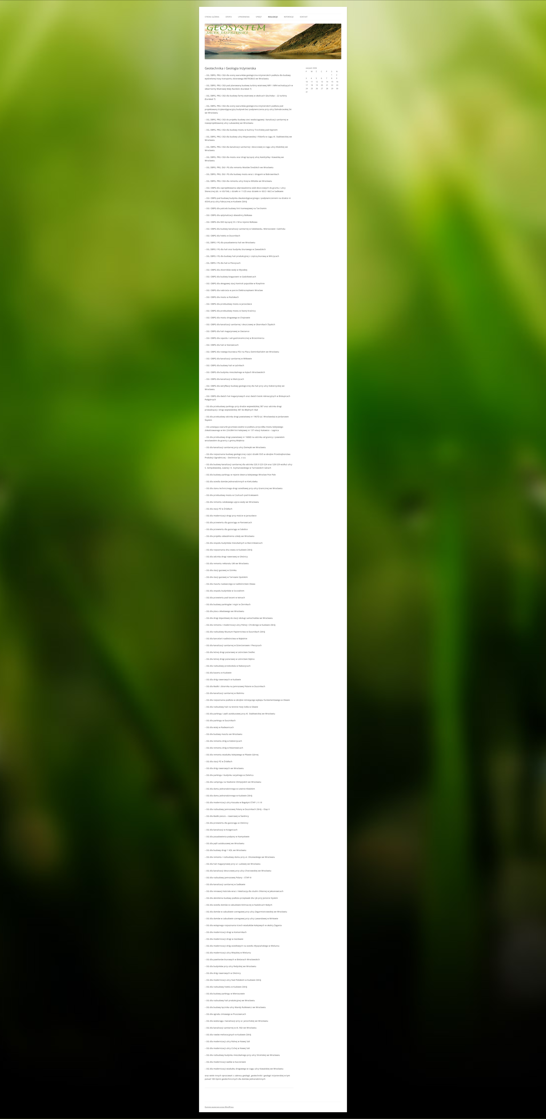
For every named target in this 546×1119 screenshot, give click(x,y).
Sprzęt (259, 17)
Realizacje (273, 17)
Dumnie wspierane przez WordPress (219, 1107)
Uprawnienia (244, 17)
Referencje (289, 17)
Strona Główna (212, 17)
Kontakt (304, 17)
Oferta (229, 17)
